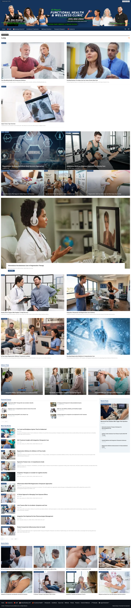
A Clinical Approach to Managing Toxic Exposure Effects (32, 494)
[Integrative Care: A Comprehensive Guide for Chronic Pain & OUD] (4, 410)
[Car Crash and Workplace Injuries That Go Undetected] (8, 433)
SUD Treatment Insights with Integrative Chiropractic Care (33, 440)
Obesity (67, 132)
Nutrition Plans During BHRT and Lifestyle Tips (18, 414)
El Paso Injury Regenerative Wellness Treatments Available (15, 356)
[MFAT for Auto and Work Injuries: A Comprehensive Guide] (81, 557)
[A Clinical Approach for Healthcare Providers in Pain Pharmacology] (49, 557)
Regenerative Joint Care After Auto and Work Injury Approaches (104, 194)
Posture (3, 461)
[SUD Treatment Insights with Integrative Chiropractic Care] (8, 444)
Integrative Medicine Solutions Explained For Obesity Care (86, 166)
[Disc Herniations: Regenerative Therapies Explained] (114, 557)
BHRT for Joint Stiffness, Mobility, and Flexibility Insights (69, 408)
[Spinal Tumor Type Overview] (32, 104)
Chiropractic (4, 472)
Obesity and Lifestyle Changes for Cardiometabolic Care (60, 194)
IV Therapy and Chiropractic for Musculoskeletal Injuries (69, 402)
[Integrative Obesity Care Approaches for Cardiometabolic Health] (22, 381)
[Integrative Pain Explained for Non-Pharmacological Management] (8, 520)
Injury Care (3, 440)
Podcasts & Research (59, 29)
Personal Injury (90, 170)
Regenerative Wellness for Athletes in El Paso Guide (31, 451)
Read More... (11, 270)
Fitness (72, 602)
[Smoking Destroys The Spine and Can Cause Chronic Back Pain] (98, 60)
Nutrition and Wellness (5, 170)
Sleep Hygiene (4, 571)
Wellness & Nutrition (46, 29)
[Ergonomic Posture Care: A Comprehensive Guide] (8, 465)
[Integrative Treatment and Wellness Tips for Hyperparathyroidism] (81, 582)
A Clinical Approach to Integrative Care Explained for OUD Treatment (72, 414)
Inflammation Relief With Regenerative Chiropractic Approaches (34, 483)
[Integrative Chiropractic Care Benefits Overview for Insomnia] (16, 582)
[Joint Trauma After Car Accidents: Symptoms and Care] (8, 509)
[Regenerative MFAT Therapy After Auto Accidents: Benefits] (4, 404)
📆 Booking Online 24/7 (18, 29)
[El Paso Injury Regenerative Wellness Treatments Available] (32, 336)
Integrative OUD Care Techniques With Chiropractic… (109, 392)
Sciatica (3, 275)
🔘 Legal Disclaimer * (104, 602)
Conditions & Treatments (32, 29)
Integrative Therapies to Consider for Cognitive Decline (32, 472)
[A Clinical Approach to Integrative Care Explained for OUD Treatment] (53, 416)
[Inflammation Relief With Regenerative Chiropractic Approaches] (8, 487)
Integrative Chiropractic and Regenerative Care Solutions (81, 312)
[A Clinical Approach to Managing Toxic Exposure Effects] (8, 498)
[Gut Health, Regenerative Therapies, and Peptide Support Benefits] (65, 381)
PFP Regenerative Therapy (6, 546)
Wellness (67, 602)
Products (77, 602)
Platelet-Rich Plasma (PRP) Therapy (72, 275)
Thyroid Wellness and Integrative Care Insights (71, 571)
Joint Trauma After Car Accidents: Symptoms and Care (32, 505)
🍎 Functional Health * (37, 602)
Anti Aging (7, 132)
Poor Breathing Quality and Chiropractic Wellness (13, 80)
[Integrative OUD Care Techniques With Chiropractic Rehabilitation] (109, 381)
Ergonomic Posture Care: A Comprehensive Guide (30, 462)
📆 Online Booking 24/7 (25, 602)
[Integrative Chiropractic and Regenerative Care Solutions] (98, 292)
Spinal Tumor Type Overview (8, 123)
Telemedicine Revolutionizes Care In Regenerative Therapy (26, 265)
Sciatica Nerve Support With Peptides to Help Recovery (14, 312)
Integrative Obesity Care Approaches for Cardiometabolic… (22, 392)
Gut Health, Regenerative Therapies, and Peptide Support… (65, 392)
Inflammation (4, 483)
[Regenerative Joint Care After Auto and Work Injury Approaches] (108, 183)
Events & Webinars (85, 602)
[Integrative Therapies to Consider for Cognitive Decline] (8, 476)
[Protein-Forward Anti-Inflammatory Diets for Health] (8, 530)
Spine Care (4, 86)
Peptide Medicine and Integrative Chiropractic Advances (114, 440)
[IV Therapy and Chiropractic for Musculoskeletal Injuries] (53, 404)
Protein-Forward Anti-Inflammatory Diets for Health (31, 527)
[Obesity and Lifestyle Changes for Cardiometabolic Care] (65, 183)
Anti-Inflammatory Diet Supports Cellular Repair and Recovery (18, 194)
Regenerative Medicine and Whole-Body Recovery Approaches (23, 166)
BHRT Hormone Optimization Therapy (75, 132)
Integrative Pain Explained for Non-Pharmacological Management (35, 516)
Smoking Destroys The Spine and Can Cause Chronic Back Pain (82, 80)
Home (3, 29)
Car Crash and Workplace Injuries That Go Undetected (31, 429)
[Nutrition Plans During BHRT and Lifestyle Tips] (4, 416)
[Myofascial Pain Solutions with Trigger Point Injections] (115, 412)
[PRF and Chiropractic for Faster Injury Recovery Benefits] (16, 557)
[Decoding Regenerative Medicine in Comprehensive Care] (98, 336)
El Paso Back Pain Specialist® (124, 605)
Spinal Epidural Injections (103, 571)
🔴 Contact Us (71, 29)
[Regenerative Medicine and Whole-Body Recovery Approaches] (33, 150)
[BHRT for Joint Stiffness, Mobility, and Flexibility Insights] (53, 410)
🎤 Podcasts (94, 602)
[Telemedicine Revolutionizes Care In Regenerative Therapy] (65, 233)
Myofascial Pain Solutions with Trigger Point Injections (114, 421)
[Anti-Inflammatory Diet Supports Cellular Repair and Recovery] (22, 183)
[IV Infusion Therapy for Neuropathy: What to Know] (49, 582)
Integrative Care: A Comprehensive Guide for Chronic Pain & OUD (22, 408)
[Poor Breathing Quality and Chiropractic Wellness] (32, 60)
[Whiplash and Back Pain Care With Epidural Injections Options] (114, 582)
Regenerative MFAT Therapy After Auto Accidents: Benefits (20, 402)
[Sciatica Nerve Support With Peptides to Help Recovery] (32, 292)
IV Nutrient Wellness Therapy (39, 571)
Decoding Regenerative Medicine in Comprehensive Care (81, 356)
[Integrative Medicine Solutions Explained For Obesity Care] (97, 150)
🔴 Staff (9, 29)
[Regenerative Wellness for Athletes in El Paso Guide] (8, 454)
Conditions (54, 602)
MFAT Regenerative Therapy (71, 546)
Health (3, 132)
